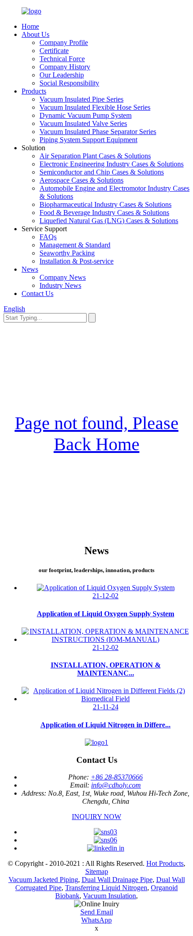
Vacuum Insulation (109, 896)
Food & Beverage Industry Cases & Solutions (104, 212)
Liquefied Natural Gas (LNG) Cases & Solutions (108, 220)
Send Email (96, 912)
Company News (62, 277)
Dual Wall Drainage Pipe (117, 879)
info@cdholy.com (116, 785)
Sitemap (96, 871)
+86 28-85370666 (117, 777)
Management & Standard (74, 245)
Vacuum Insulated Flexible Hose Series (94, 107)
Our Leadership (61, 75)
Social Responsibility (69, 83)
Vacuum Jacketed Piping (43, 879)
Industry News (60, 285)
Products (34, 91)
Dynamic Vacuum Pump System (85, 115)
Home (30, 26)
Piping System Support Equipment (88, 139)
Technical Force (62, 59)
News (30, 269)
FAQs (48, 237)
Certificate (54, 50)
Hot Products (165, 863)
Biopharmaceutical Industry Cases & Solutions (105, 204)
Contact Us (37, 293)
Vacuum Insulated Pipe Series (81, 99)
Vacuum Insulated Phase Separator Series (97, 131)
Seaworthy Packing (67, 253)
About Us (35, 34)
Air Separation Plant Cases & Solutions (95, 156)
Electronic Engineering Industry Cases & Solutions (111, 164)
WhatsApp (96, 920)
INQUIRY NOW (96, 816)
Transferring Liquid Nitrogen (106, 887)
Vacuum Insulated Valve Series (83, 123)
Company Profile (63, 42)
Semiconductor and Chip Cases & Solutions (101, 172)
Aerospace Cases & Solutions (81, 180)
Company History (64, 67)
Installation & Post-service (76, 261)
